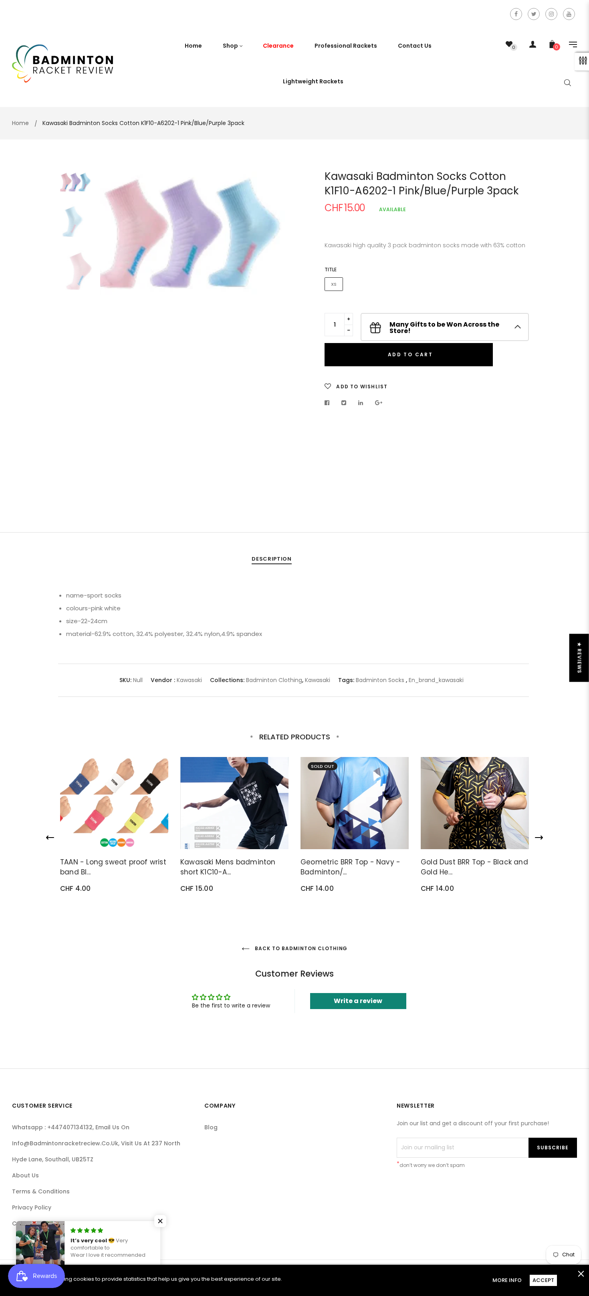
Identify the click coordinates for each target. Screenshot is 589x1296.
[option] (194, 234)
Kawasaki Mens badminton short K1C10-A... (228, 867)
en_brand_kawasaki (436, 680)
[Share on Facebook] (329, 403)
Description (271, 559)
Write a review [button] (358, 1000)
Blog (211, 1127)
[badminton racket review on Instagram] (551, 14)
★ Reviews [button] (579, 658)
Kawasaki (189, 680)
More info (507, 1280)
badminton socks (380, 680)
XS (334, 284)
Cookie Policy (31, 1223)
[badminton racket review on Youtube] (569, 14)
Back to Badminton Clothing (301, 948)
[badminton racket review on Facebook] (516, 14)
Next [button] (276, 332)
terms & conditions (41, 1191)
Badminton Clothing (274, 680)
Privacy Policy (31, 1207)
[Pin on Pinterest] (379, 403)
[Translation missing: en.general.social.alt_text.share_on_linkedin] (360, 403)
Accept (543, 1280)
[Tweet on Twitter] (344, 403)
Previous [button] (112, 332)
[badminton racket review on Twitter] (534, 14)
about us (25, 1175)
